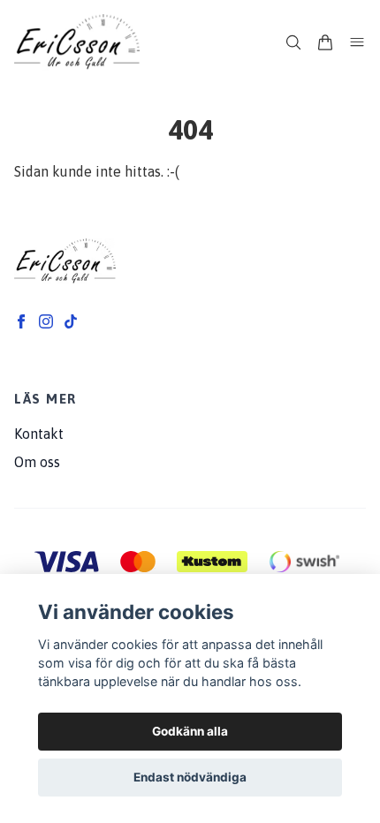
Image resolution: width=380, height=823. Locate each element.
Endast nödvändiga (190, 777)
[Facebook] (21, 321)
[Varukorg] (325, 42)
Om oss (37, 462)
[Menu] (357, 42)
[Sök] (293, 42)
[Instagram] (46, 321)
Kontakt (39, 434)
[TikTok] (71, 321)
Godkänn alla (190, 731)
